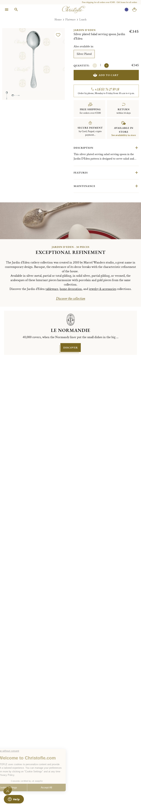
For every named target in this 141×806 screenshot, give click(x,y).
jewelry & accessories (102, 289)
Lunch (82, 20)
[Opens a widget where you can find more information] (14, 799)
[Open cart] (134, 9)
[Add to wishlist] (58, 34)
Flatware (70, 20)
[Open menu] (6, 9)
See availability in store (123, 135)
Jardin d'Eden (85, 30)
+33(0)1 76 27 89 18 (107, 89)
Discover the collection (70, 298)
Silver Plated (84, 54)
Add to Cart (109, 75)
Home (58, 20)
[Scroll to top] (130, 795)
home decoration (71, 289)
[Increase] (106, 65)
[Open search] (16, 9)
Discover (70, 347)
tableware (52, 289)
